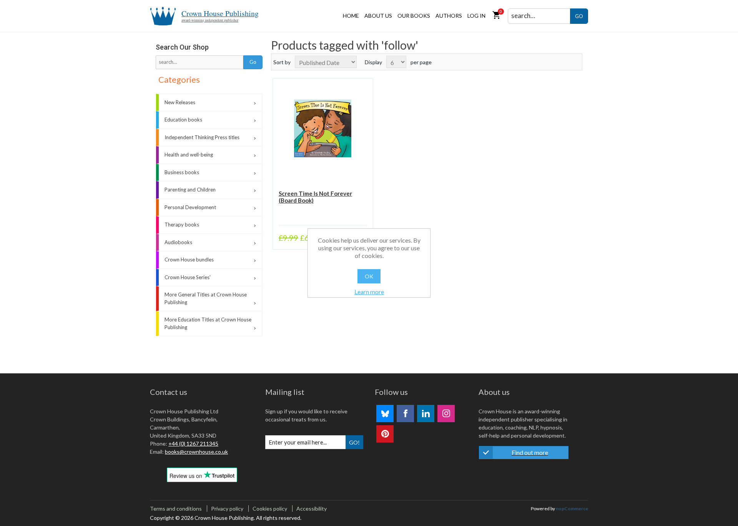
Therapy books (182, 224)
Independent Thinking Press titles (202, 137)
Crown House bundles (189, 259)
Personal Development (190, 207)
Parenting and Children (190, 189)
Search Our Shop (182, 47)
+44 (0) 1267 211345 (193, 443)
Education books (183, 120)
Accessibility (311, 508)
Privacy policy (227, 508)
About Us (378, 15)
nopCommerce (572, 508)
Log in (476, 15)
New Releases (180, 102)
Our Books (413, 15)
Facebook (405, 413)
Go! (354, 442)
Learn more (369, 291)
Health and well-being (189, 154)
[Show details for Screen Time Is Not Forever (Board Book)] (323, 128)
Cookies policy (270, 508)
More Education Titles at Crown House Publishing (208, 323)
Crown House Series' (188, 277)
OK (369, 276)
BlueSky (385, 413)
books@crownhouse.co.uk (196, 451)
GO (579, 16)
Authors (448, 15)
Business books (182, 172)
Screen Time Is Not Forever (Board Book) (315, 197)
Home (351, 15)
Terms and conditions (176, 508)
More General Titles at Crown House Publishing (206, 298)
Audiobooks (178, 242)
